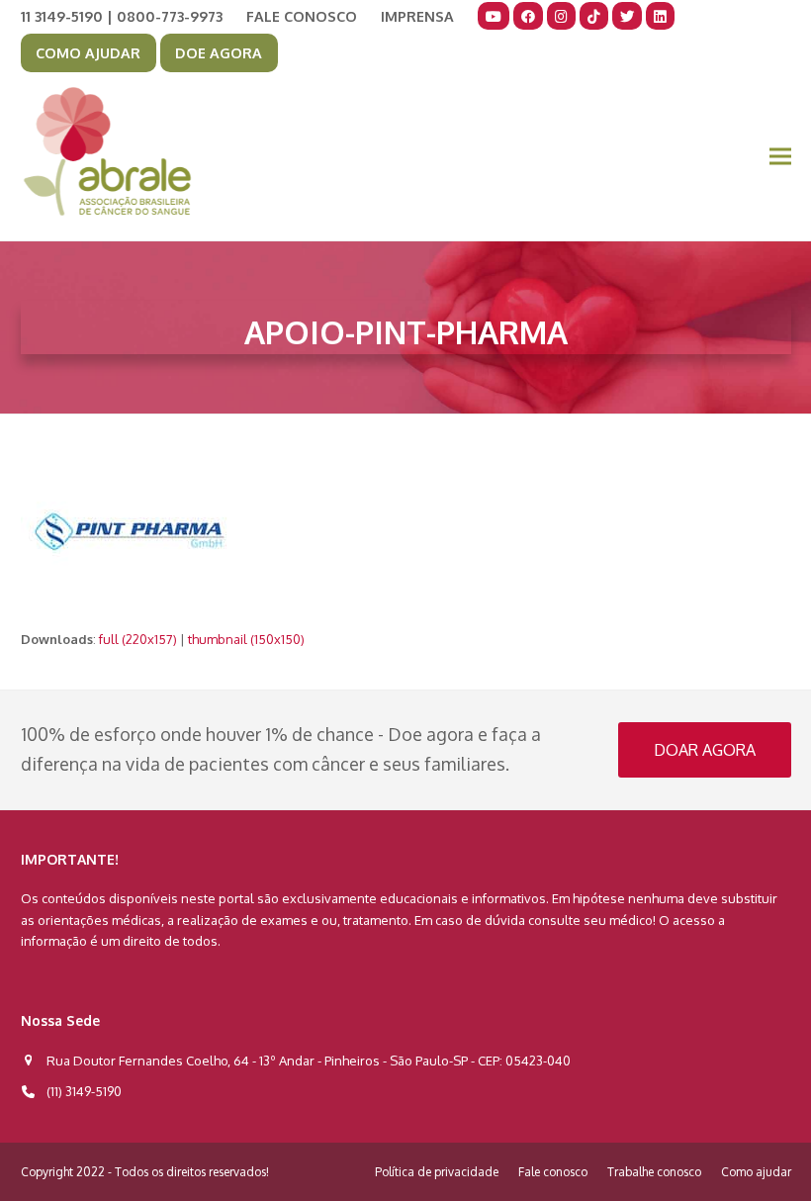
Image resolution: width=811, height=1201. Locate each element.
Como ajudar (756, 1171)
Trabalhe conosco (654, 1171)
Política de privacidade (436, 1171)
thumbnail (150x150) (246, 639)
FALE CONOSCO (301, 16)
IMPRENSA (417, 16)
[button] (780, 156)
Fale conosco (552, 1171)
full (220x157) (138, 639)
